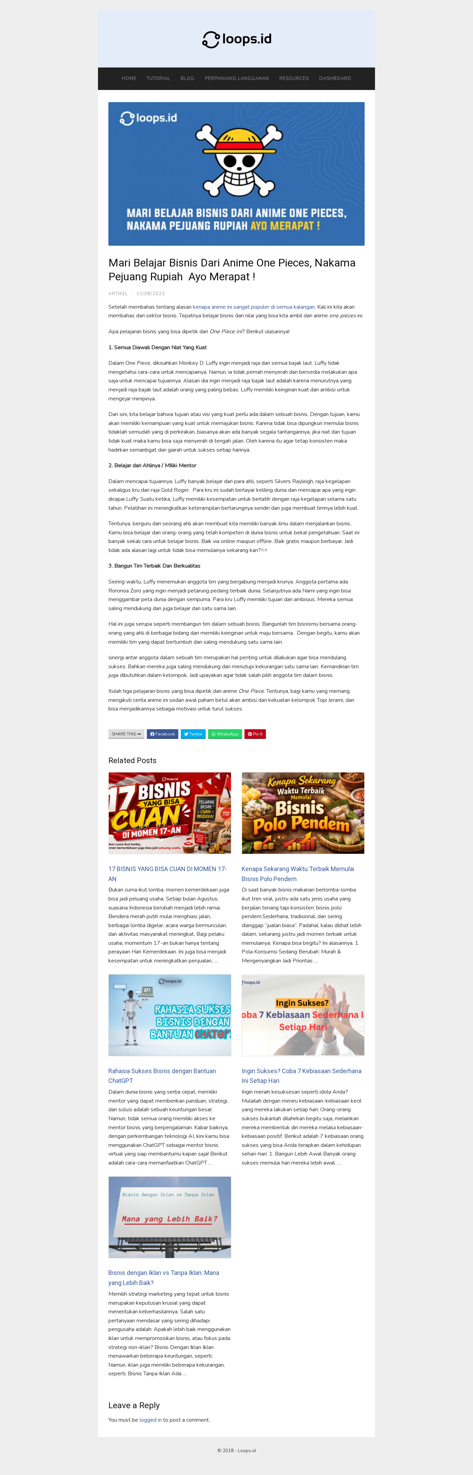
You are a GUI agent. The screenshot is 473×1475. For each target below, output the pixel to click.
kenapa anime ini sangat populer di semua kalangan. (254, 307)
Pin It (257, 734)
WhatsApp (227, 734)
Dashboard (335, 78)
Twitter (195, 734)
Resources (294, 78)
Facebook (164, 734)
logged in (151, 1420)
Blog (188, 78)
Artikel (118, 294)
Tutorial (158, 78)
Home (129, 78)
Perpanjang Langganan (237, 78)
